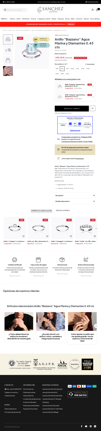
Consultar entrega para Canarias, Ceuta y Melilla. (77, 141)
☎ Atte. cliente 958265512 (13, 389)
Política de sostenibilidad (31, 405)
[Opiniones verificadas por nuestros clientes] (20, 364)
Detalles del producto (75, 201)
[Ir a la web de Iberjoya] (44, 364)
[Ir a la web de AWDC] (62, 364)
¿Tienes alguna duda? (72, 158)
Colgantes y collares (43, 19)
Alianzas (86, 19)
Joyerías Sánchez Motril (49, 392)
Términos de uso (28, 389)
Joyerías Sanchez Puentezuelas (52, 389)
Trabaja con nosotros (11, 392)
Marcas (67, 19)
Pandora (12, 19)
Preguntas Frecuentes (30, 409)
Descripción (75, 195)
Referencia (58, 50)
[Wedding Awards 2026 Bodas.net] (87, 364)
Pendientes (25, 19)
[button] (92, 108)
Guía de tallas (90, 64)
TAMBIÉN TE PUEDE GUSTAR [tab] (41, 210)
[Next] (96, 228)
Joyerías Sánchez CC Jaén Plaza (52, 409)
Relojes (54, 19)
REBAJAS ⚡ (5, 19)
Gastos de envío (28, 395)
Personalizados (95, 19)
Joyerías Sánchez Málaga (50, 412)
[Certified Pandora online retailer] (75, 364)
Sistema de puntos (11, 409)
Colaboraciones (10, 395)
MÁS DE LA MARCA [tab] (63, 210)
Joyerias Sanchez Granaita (50, 405)
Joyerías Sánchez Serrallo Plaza (52, 395)
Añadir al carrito (72, 108)
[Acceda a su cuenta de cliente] (92, 10)
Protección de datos (29, 402)
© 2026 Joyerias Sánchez (12, 427)
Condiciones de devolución (32, 399)
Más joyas (61, 19)
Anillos (18, 19)
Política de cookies (29, 392)
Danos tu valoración (60, 53)
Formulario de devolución (13, 412)
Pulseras (33, 19)
